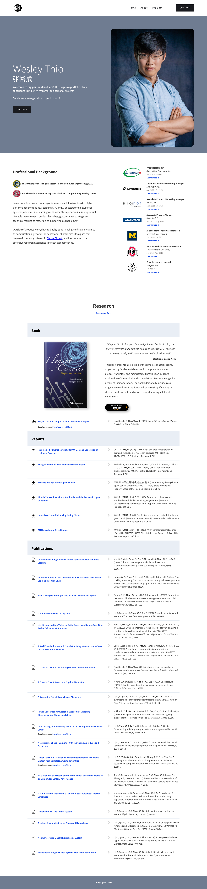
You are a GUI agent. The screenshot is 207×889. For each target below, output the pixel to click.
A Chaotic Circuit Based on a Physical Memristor (61, 682)
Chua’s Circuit (54, 238)
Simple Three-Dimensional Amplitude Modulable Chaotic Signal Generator (69, 499)
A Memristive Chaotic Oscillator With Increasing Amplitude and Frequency (68, 744)
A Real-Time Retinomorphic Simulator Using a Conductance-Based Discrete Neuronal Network (70, 648)
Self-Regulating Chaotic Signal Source (56, 482)
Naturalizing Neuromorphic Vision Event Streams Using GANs (68, 595)
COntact (185, 7)
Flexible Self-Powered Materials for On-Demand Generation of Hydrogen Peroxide (68, 451)
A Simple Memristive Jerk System (54, 613)
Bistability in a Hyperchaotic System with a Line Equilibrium (67, 852)
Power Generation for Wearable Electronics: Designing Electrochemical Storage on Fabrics (64, 713)
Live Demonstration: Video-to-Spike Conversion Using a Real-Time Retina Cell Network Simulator (70, 627)
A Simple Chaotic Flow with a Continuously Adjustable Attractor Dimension (69, 795)
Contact (22, 109)
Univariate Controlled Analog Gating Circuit (59, 515)
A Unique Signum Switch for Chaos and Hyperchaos (63, 823)
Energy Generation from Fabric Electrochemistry (61, 464)
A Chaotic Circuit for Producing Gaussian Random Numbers (66, 667)
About (144, 8)
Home (132, 8)
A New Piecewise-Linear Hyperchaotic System (60, 838)
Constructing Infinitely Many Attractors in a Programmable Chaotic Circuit (70, 728)
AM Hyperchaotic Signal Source (53, 530)
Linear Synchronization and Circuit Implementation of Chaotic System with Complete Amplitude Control (68, 759)
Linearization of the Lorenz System (55, 811)
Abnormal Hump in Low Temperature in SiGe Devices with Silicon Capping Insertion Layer (70, 579)
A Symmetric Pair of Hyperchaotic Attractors (59, 697)
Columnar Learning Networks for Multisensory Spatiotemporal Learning (68, 561)
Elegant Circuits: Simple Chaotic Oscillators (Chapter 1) (65, 421)
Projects (157, 8)
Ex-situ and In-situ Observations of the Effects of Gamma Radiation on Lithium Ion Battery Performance (70, 777)
